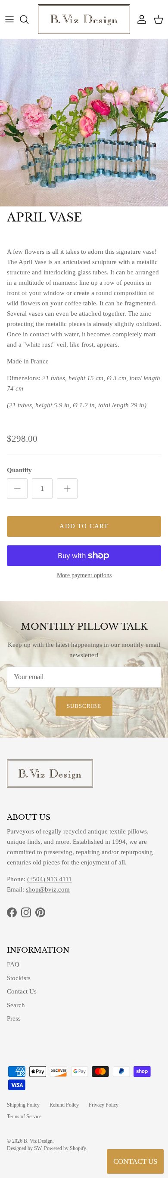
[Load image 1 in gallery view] (84, 122)
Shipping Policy (23, 1105)
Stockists (19, 978)
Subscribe (84, 706)
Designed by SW (24, 1148)
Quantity (19, 470)
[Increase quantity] (67, 488)
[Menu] (9, 19)
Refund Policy (64, 1105)
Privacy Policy (103, 1105)
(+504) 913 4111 (49, 879)
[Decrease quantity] (17, 488)
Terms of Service (24, 1116)
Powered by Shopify (65, 1148)
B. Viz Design (38, 1141)
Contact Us (22, 991)
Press (14, 1018)
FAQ (13, 964)
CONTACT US (135, 1161)
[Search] (28, 19)
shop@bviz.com (48, 889)
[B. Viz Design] (84, 19)
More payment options (84, 575)
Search (16, 1005)
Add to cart (83, 526)
